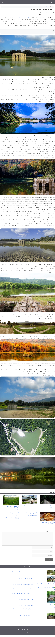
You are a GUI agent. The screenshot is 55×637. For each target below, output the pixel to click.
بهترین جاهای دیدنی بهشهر (25, 17)
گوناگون (49, 6)
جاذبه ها (52, 6)
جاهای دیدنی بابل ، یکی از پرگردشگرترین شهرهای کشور (22, 593)
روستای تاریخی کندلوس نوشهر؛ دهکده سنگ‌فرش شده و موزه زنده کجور (12, 508)
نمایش (48, 31)
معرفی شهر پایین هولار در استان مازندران (25, 605)
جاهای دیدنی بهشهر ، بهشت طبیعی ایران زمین (12, 517)
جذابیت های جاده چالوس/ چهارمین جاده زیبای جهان (23, 588)
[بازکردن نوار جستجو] (2, 2)
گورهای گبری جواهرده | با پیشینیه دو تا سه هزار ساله (23, 609)
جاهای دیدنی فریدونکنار (32, 515)
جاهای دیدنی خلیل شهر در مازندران (26, 615)
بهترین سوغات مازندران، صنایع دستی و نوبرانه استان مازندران (48, 523)
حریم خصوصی (25, 629)
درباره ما (32, 629)
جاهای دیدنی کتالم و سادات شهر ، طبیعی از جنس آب (23, 584)
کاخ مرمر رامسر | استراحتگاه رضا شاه (26, 599)
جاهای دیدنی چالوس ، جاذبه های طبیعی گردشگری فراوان (22, 572)
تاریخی (45, 6)
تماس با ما (18, 629)
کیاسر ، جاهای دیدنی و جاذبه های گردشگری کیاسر (48, 506)
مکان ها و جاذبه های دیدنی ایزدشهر (30, 506)
